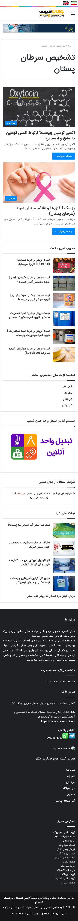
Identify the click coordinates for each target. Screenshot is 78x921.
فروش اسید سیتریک (64, 832)
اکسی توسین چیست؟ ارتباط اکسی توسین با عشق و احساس (40, 135)
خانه (70, 46)
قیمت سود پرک (67, 845)
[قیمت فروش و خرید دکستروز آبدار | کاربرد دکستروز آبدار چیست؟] (64, 283)
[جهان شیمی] (39, 28)
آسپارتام (71, 776)
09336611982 (54, 738)
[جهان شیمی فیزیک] (52, 13)
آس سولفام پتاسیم (65, 801)
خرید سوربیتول (67, 866)
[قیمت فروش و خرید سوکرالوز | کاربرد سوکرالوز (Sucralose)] (64, 354)
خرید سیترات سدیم (64, 837)
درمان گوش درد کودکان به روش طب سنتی (51, 596)
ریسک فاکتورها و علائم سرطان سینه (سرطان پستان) (46, 211)
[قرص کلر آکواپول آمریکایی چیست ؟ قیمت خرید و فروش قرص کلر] (64, 583)
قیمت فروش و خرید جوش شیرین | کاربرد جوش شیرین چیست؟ (30, 297)
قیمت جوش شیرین (64, 857)
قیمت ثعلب (69, 862)
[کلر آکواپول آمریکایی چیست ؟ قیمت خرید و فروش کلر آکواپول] (64, 565)
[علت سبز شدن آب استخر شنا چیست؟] (64, 530)
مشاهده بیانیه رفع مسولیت (60, 682)
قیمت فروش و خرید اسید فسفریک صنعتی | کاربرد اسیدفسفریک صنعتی (29, 315)
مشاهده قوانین (39, 498)
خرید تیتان (69, 841)
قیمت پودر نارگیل (66, 853)
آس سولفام (69, 788)
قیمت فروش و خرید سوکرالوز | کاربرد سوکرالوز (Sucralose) (29, 350)
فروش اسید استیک (65, 878)
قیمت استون (68, 883)
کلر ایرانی (67, 405)
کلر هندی (67, 399)
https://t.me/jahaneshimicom (58, 722)
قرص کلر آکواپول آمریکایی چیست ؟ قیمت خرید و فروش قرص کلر (30, 580)
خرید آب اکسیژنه (66, 870)
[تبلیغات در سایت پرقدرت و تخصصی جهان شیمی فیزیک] (64, 548)
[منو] (73, 14)
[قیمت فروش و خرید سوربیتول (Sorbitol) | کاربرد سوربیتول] (64, 265)
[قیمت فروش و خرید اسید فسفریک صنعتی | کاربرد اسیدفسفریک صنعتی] (64, 318)
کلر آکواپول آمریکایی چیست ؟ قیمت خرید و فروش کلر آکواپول (29, 562)
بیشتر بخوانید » (63, 156)
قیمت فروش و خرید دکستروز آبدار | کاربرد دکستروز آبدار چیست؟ (29, 279)
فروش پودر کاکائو (66, 849)
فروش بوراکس (67, 874)
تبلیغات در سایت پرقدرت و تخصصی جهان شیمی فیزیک (29, 544)
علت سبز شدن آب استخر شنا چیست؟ (29, 525)
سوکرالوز (70, 770)
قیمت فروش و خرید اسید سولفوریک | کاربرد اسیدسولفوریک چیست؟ (28, 333)
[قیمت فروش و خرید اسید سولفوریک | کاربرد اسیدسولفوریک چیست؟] (64, 336)
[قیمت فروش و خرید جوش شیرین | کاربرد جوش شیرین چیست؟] (64, 300)
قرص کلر (67, 387)
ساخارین (70, 795)
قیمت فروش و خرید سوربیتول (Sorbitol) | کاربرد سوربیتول (33, 262)
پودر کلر (68, 393)
